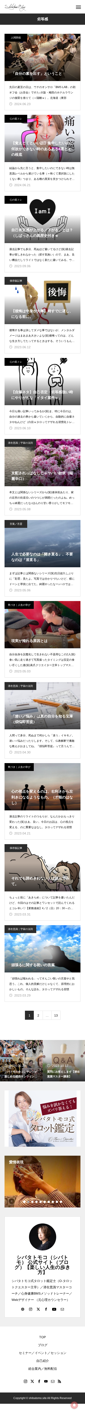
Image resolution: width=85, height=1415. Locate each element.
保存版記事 (16, 280)
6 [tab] (45, 1202)
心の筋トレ (16, 118)
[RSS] (59, 1381)
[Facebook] (46, 1309)
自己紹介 (42, 1361)
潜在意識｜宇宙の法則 (20, 442)
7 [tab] (49, 1202)
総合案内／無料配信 (42, 1368)
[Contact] (62, 1309)
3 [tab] (32, 1202)
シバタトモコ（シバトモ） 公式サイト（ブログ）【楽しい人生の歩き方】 (42, 1265)
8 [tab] (53, 1202)
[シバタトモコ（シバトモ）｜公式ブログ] (15, 6)
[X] (38, 1309)
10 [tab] (61, 1202)
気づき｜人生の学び (19, 605)
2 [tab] (28, 1202)
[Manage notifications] (74, 1405)
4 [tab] (36, 1202)
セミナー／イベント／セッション (42, 1353)
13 (56, 1015)
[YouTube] (54, 1309)
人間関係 (16, 37)
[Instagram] (30, 1309)
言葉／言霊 (16, 523)
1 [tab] (24, 1202)
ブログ (42, 1345)
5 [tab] (40, 1202)
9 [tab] (57, 1202)
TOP (42, 1337)
